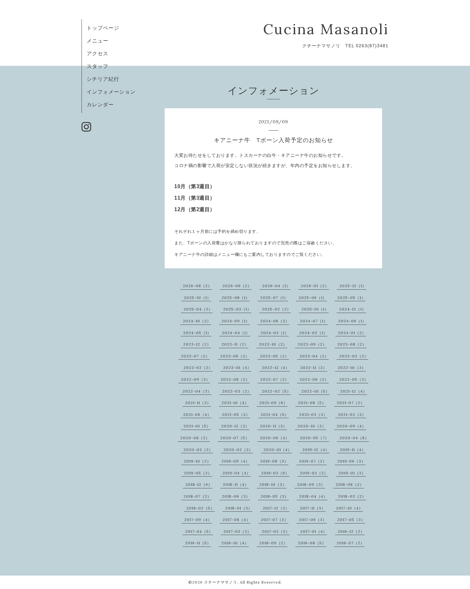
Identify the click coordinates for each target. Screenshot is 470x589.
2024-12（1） (352, 309)
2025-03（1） (237, 309)
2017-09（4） (198, 519)
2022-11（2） (313, 367)
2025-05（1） (351, 297)
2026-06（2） (237, 285)
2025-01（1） (315, 309)
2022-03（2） (236, 391)
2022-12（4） (276, 367)
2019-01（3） (352, 472)
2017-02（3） (276, 531)
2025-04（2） (198, 309)
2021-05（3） (236, 414)
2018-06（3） (236, 496)
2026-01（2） (315, 285)
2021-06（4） (197, 414)
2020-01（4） (277, 449)
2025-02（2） (276, 309)
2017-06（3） (313, 519)
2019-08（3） (274, 461)
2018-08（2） (350, 484)
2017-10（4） (349, 508)
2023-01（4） (237, 367)
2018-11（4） (236, 484)
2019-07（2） (313, 461)
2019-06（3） (351, 461)
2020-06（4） (274, 437)
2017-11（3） (312, 508)
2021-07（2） (350, 402)
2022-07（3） (274, 379)
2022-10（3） (352, 367)
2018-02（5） (200, 508)
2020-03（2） (198, 449)
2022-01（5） (316, 391)
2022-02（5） (276, 391)
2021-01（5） (197, 426)
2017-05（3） (351, 519)
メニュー (97, 40)
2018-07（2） (197, 496)
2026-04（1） (276, 285)
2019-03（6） (275, 472)
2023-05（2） (274, 356)
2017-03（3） (237, 531)
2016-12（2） (351, 531)
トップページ (103, 28)
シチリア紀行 (103, 79)
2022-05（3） (353, 379)
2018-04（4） (313, 496)
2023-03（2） (353, 356)
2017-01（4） (313, 531)
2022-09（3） (195, 379)
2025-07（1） (274, 297)
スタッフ (97, 66)
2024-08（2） (274, 320)
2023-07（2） (195, 356)
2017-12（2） (276, 508)
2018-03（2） (352, 496)
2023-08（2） (351, 344)
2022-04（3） (197, 391)
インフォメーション (111, 91)
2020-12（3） (235, 426)
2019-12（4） (315, 449)
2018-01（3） (238, 508)
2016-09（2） (273, 542)
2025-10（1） (197, 297)
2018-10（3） (272, 484)
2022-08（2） (235, 379)
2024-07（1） (314, 320)
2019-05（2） (198, 472)
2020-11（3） (273, 426)
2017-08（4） (236, 519)
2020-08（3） (195, 437)
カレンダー (100, 104)
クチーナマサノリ (220, 582)
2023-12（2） (197, 344)
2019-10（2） (197, 461)
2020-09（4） (351, 426)
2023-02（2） (198, 367)
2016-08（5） (312, 542)
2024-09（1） (236, 320)
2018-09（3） (311, 484)
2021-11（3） (198, 402)
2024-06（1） (352, 320)
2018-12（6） (198, 484)
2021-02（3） (352, 414)
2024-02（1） (313, 332)
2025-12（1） (353, 285)
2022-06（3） (314, 379)
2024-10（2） (197, 320)
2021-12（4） (353, 391)
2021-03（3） (313, 414)
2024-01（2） (352, 332)
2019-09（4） (236, 461)
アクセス (97, 53)
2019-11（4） (353, 449)
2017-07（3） (274, 519)
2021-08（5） (312, 402)
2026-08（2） (197, 285)
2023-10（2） (273, 344)
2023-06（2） (234, 356)
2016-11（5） (198, 542)
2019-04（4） (237, 472)
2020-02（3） (238, 449)
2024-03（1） (275, 332)
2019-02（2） (314, 472)
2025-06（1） (313, 297)
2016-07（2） (350, 542)
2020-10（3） (312, 426)
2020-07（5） (234, 437)
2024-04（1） (236, 332)
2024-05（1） (197, 332)
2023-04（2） (314, 356)
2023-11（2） (235, 344)
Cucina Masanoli (325, 29)
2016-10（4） (235, 542)
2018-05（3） (275, 496)
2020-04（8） (354, 437)
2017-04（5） (199, 531)
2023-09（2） (312, 344)
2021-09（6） (273, 402)
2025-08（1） (236, 297)
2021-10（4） (235, 402)
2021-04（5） (275, 414)
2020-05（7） (314, 437)
